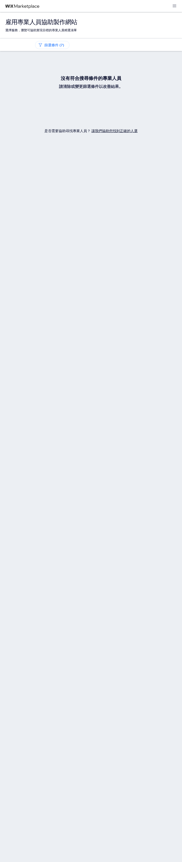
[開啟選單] (174, 6)
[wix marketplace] (22, 6)
